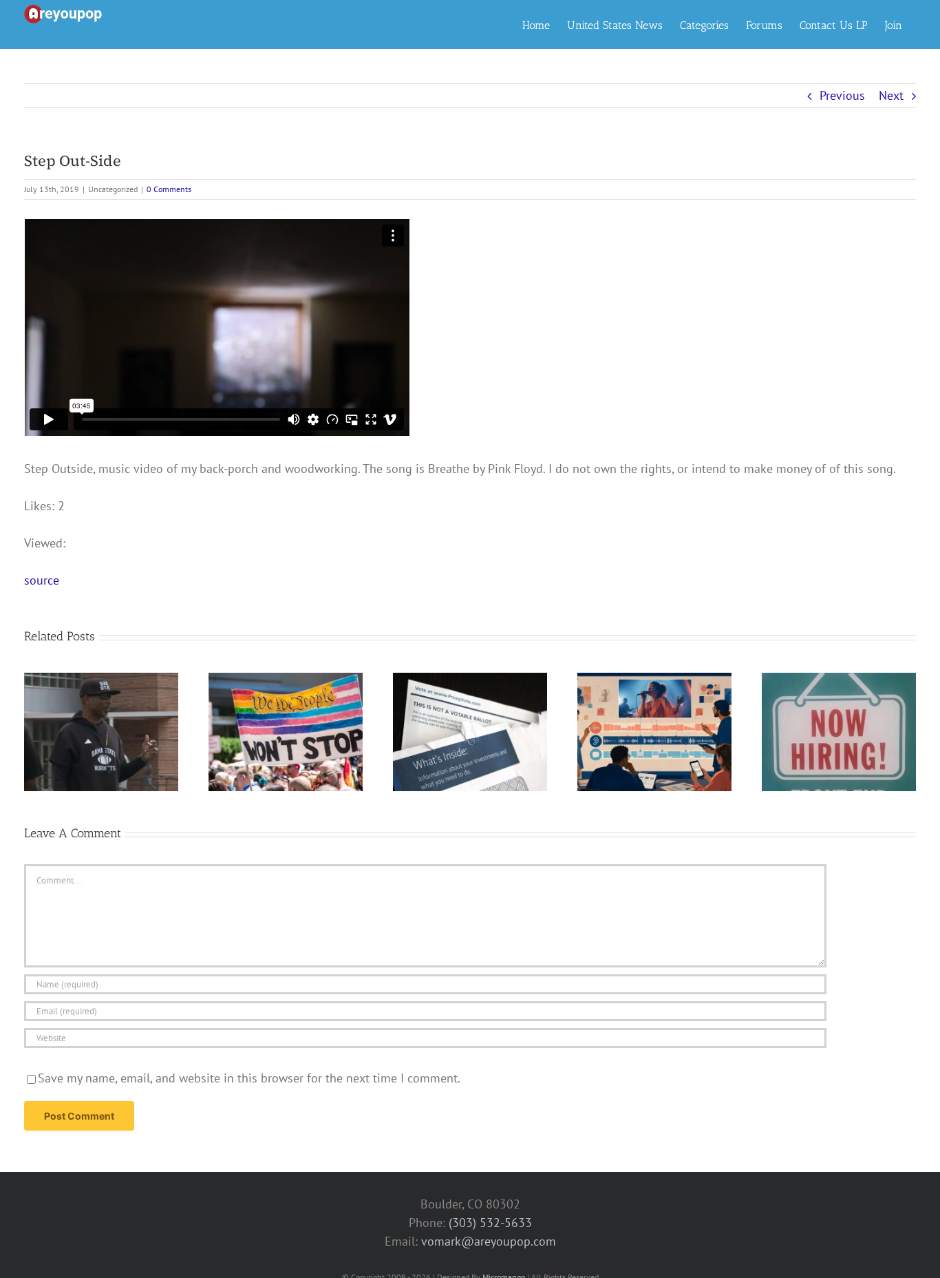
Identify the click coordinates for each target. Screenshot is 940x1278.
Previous (842, 95)
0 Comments (169, 189)
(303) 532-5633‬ (490, 1222)
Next (891, 95)
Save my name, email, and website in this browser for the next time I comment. (249, 1078)
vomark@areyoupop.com (488, 1241)
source (41, 580)
